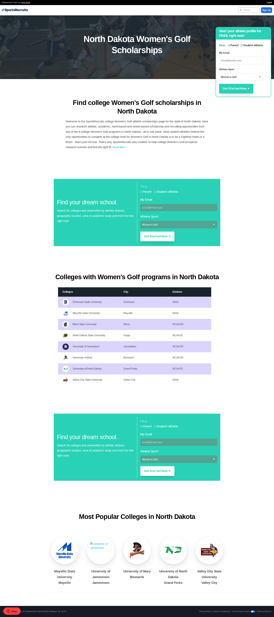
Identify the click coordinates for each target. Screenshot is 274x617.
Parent (234, 45)
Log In (269, 2)
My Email (224, 52)
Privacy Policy (205, 611)
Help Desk (25, 2)
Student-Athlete (253, 45)
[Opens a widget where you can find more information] (12, 611)
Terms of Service (264, 611)
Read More (119, 147)
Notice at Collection (221, 611)
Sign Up (266, 10)
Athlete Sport (227, 69)
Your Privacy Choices (241, 611)
